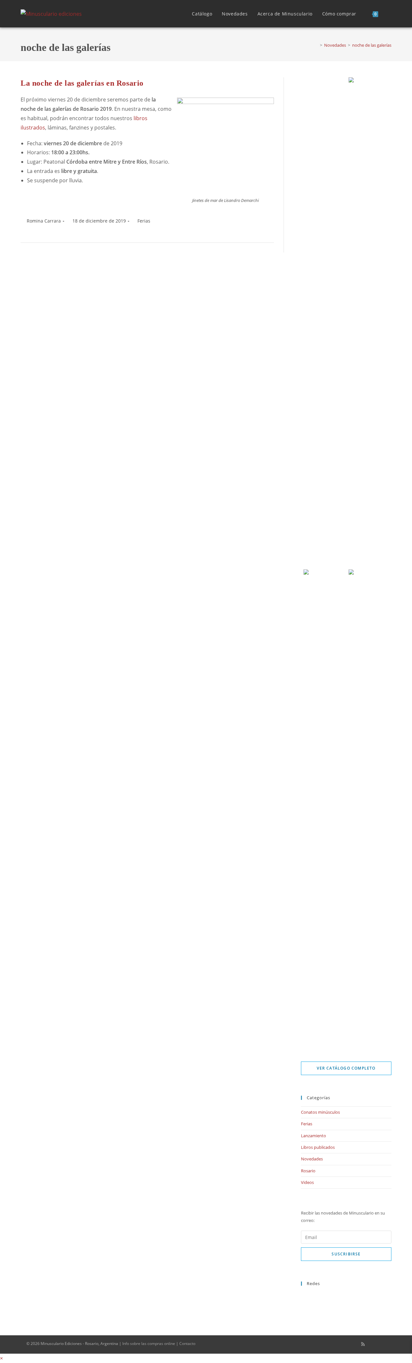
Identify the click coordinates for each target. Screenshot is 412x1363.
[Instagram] (302, 1296)
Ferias (143, 221)
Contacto (187, 1343)
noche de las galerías (371, 45)
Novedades (312, 1159)
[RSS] (302, 1311)
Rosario (308, 1171)
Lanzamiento (313, 1136)
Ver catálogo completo (346, 1068)
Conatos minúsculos (320, 1112)
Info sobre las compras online (148, 1343)
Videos (307, 1182)
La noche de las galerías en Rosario (82, 83)
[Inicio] (316, 45)
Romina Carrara (44, 221)
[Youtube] (302, 1303)
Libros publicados (318, 1147)
